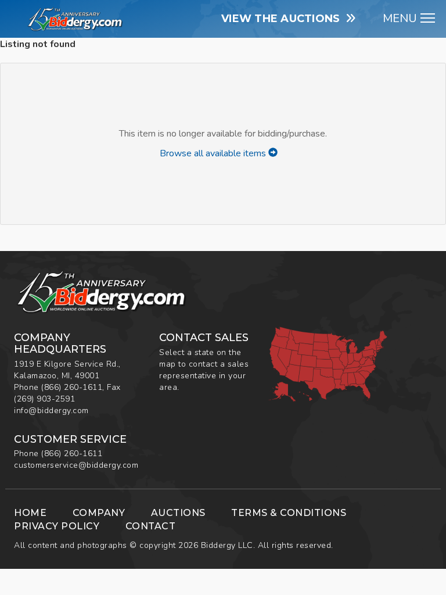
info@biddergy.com (51, 410)
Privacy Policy (56, 526)
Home (30, 512)
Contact (150, 526)
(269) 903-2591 (44, 398)
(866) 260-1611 (71, 387)
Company (99, 512)
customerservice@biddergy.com (76, 465)
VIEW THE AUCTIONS (283, 18)
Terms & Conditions (288, 512)
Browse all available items (214, 153)
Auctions (178, 512)
